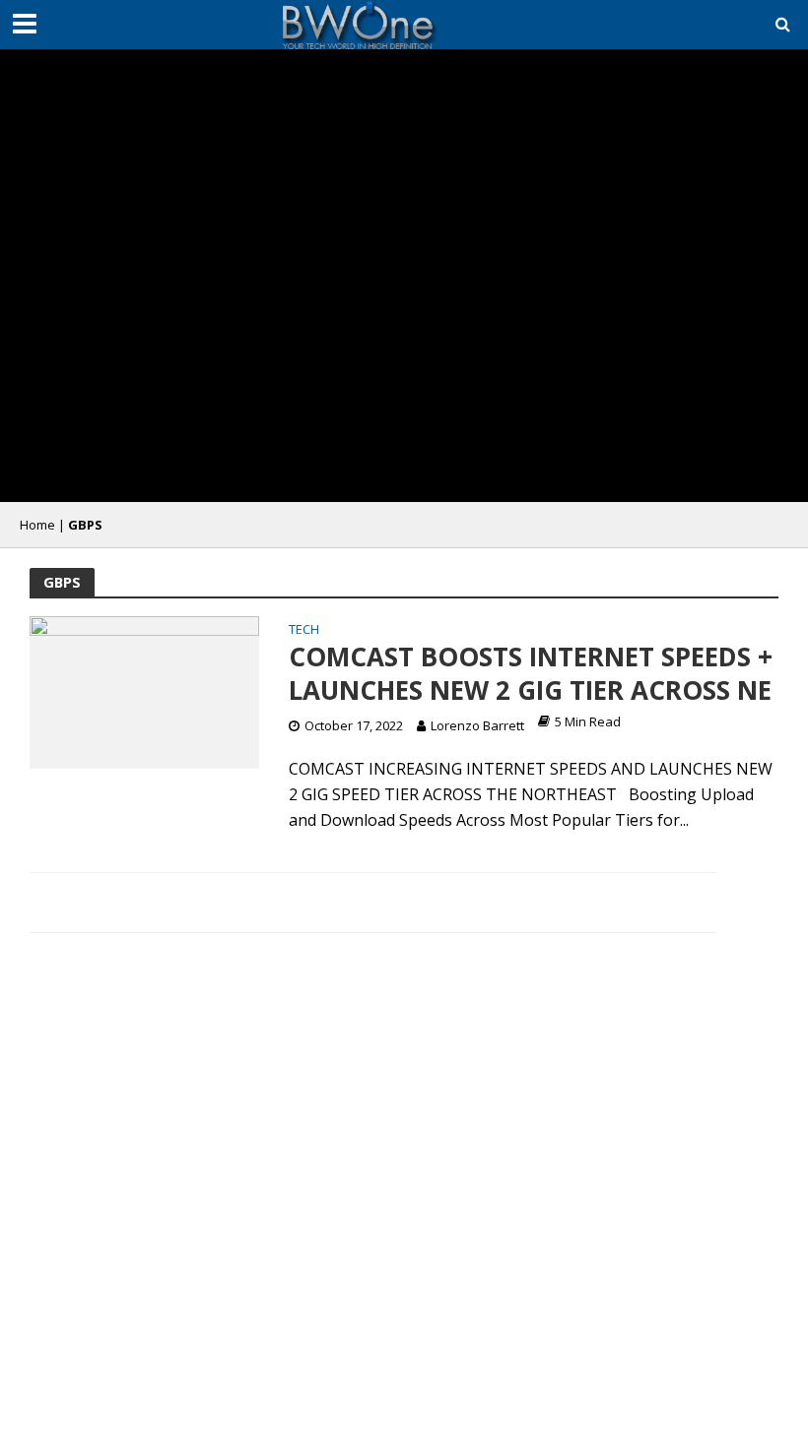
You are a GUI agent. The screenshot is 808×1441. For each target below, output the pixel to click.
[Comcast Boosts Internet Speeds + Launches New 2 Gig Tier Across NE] (144, 691)
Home (37, 524)
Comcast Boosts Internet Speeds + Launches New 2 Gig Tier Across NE (531, 674)
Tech (304, 630)
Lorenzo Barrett (477, 725)
